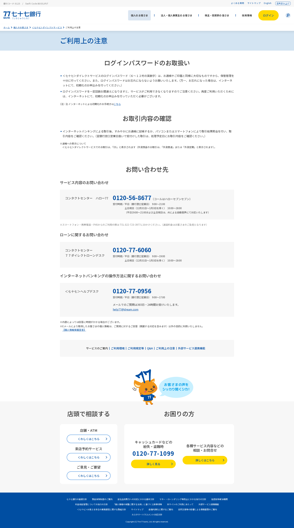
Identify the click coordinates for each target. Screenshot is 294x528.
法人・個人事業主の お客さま (176, 15)
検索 (288, 15)
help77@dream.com (125, 309)
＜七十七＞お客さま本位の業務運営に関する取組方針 (101, 509)
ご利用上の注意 (165, 348)
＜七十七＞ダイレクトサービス (47, 27)
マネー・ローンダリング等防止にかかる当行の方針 (182, 499)
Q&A (150, 348)
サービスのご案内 (97, 348)
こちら (117, 104)
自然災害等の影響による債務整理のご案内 (197, 509)
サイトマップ (254, 3)
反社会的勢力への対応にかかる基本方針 (136, 499)
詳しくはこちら (205, 460)
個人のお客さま (20, 27)
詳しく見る (153, 464)
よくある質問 (237, 3)
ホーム (6, 27)
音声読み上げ (283, 3)
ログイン (268, 15)
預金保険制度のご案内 (102, 499)
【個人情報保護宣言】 (74, 329)
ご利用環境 (118, 348)
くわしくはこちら (89, 439)
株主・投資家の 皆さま (217, 15)
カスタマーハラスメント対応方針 (147, 514)
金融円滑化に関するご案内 (161, 509)
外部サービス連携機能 (191, 348)
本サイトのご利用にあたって (180, 504)
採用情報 (247, 15)
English (268, 3)
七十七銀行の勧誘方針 (77, 499)
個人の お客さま (139, 15)
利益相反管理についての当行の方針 (91, 504)
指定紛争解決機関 (219, 499)
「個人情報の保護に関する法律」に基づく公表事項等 (137, 504)
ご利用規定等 (136, 348)
